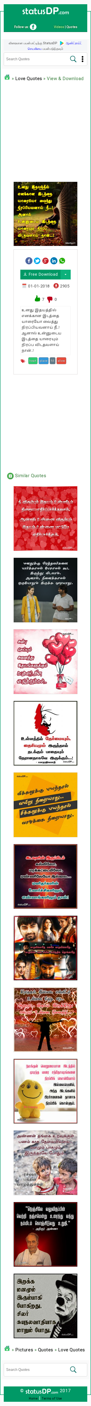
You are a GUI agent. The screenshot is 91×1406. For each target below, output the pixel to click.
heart (32, 360)
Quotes (45, 1349)
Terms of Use (52, 1398)
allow (61, 360)
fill (52, 360)
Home (33, 1398)
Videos (59, 27)
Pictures (24, 1349)
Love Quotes (28, 78)
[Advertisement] (45, 130)
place (43, 360)
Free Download (42, 274)
